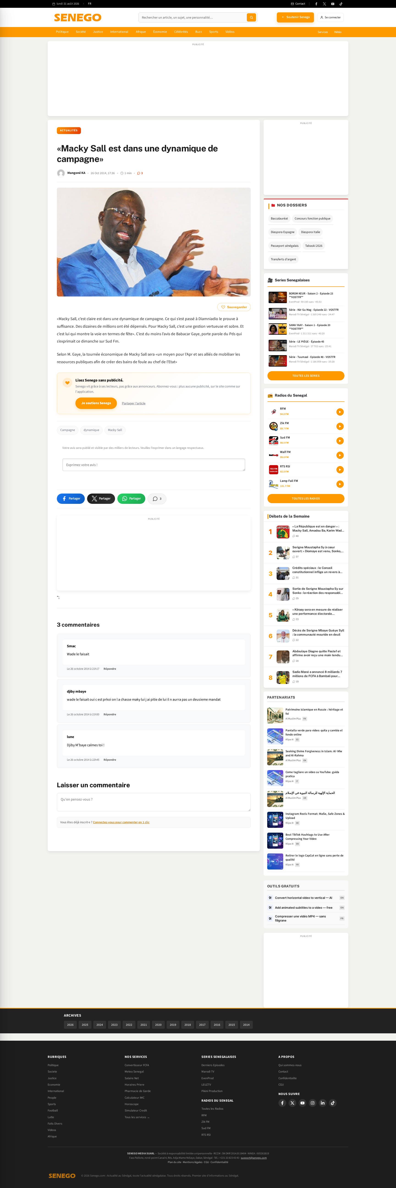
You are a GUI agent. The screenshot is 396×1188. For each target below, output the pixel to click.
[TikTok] (341, 4)
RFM (204, 1115)
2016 (217, 1025)
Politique (62, 32)
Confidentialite (287, 1078)
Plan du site (174, 1162)
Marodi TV (207, 1072)
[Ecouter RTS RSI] (340, 469)
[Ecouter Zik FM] (340, 426)
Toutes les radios (306, 499)
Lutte (51, 1117)
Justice (98, 32)
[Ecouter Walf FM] (340, 455)
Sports (213, 32)
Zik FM (205, 1122)
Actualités (69, 130)
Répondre (110, 669)
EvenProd (207, 1078)
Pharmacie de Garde (138, 1091)
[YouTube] (333, 4)
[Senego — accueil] (78, 17)
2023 (114, 1025)
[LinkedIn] (323, 1103)
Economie (54, 1085)
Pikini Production (212, 1091)
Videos (52, 1130)
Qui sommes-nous (290, 1065)
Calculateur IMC (134, 1098)
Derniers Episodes (213, 1065)
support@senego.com (254, 1158)
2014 (246, 1025)
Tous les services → (137, 1117)
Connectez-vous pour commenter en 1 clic (121, 822)
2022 (129, 1025)
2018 (187, 1025)
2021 (143, 1025)
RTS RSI (206, 1135)
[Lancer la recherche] (251, 17)
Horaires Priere (134, 1085)
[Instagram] (312, 1103)
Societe (52, 1072)
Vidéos (230, 32)
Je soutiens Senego (96, 403)
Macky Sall (115, 430)
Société (81, 32)
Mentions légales (192, 1162)
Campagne (67, 430)
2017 (202, 1025)
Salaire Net (132, 1078)
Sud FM (206, 1128)
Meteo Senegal (134, 1072)
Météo (337, 32)
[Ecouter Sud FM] (340, 440)
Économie (160, 32)
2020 (158, 1025)
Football (53, 1110)
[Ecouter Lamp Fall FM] (340, 484)
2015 (231, 1025)
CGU (281, 1085)
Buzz (198, 32)
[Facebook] (316, 4)
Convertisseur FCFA (137, 1065)
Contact (283, 1072)
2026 (70, 1025)
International (119, 32)
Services (323, 32)
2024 (99, 1025)
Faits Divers (55, 1124)
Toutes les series (305, 376)
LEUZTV (206, 1085)
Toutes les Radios (212, 1109)
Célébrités (181, 32)
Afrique (141, 32)
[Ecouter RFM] (340, 412)
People (52, 1098)
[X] (292, 1103)
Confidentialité (219, 1162)
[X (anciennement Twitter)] (324, 4)
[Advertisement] (198, 81)
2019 (173, 1025)
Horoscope (132, 1104)
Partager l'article (134, 403)
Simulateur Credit (136, 1110)
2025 (85, 1025)
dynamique (91, 430)
